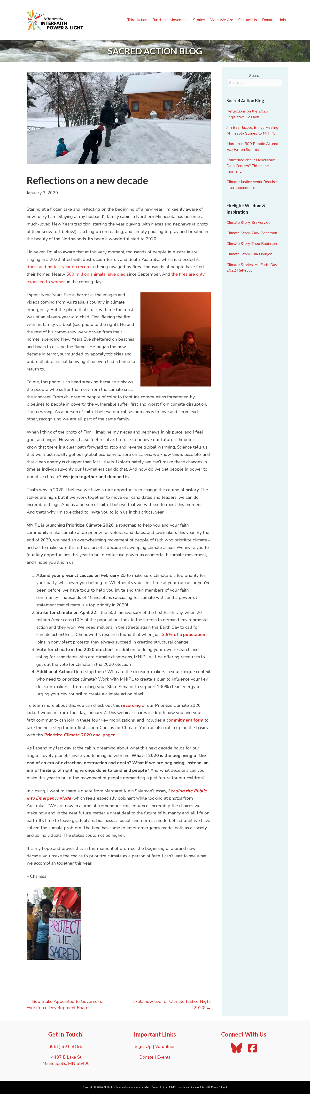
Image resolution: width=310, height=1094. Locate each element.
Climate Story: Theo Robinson (251, 243)
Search (255, 75)
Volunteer (165, 1046)
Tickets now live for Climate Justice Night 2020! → (170, 1004)
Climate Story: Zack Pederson (251, 233)
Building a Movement (170, 20)
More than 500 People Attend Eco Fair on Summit (252, 146)
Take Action (137, 20)
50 (69, 274)
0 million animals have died (99, 274)
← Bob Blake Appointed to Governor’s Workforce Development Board (64, 1004)
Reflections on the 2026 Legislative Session (247, 114)
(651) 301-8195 (66, 1046)
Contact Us (247, 20)
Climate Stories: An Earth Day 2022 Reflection (251, 267)
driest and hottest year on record (59, 267)
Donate (268, 20)
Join (283, 20)
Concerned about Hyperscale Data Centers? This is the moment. (250, 165)
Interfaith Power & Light (213, 1087)
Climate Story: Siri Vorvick (248, 222)
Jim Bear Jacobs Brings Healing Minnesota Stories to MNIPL (252, 130)
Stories (199, 20)
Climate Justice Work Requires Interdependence (252, 184)
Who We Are (221, 20)
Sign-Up (143, 1046)
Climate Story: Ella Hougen (249, 254)
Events (163, 1057)
